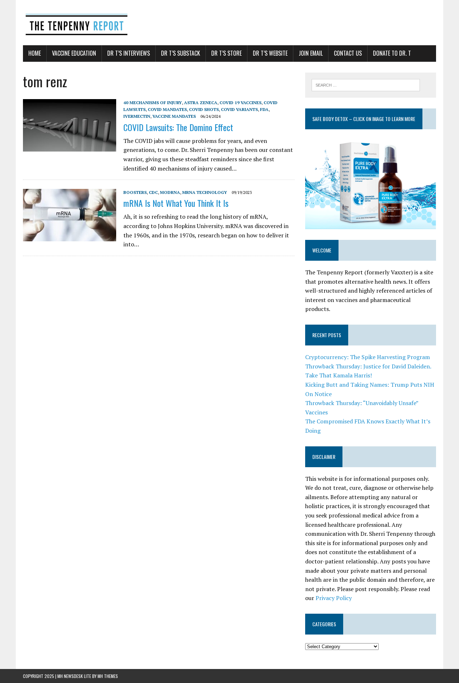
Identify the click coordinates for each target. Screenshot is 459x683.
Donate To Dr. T (392, 53)
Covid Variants (239, 109)
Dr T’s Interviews (128, 53)
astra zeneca (200, 102)
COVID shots (204, 109)
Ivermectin (136, 116)
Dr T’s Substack (180, 53)
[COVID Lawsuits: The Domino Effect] (69, 146)
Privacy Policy (334, 598)
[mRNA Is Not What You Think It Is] (69, 237)
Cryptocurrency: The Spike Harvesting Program (367, 357)
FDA (264, 109)
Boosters (135, 192)
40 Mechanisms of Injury (152, 102)
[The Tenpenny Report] (229, 22)
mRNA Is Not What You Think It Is (175, 202)
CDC (153, 192)
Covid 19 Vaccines (240, 102)
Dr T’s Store (226, 53)
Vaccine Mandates (174, 116)
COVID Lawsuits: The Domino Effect (178, 127)
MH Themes (108, 676)
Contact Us (348, 53)
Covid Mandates (167, 109)
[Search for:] (366, 84)
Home (34, 53)
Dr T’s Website (270, 53)
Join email (311, 53)
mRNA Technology (204, 192)
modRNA (170, 192)
